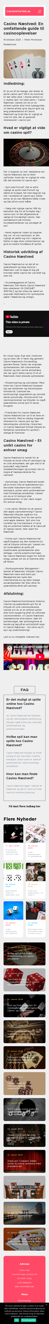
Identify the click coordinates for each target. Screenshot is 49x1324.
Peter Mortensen (33, 40)
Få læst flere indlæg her (24, 806)
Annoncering (24, 1301)
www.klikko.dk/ (27, 1286)
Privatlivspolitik (28, 1320)
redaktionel (10, 44)
